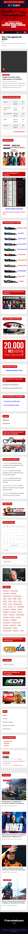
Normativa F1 (13, 625)
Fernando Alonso (21, 25)
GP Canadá (13, 612)
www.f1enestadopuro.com (18, 765)
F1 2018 (14, 599)
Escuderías (11, 23)
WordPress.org (7, 729)
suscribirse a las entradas (10, 384)
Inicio (3, 41)
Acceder (5, 718)
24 (13, 539)
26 (20, 539)
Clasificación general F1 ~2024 (14, 370)
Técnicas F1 (13, 25)
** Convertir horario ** (19, 131)
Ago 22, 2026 (7, 872)
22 (7, 539)
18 (17, 535)
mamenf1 (14, 81)
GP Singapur (13, 620)
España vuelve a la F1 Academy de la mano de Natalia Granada (12, 480)
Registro (5, 715)
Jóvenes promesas (7, 813)
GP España (11, 615)
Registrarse (6, 420)
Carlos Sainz (6, 593)
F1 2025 (10, 604)
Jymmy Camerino (17, 839)
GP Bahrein (13, 609)
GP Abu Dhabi (20, 607)
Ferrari (4, 607)
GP (15, 607)
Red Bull (15, 628)
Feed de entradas (8, 722)
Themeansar (14, 931)
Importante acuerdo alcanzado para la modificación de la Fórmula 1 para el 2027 (13, 465)
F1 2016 (4, 599)
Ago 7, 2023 (7, 81)
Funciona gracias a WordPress (9, 930)
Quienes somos (8, 741)
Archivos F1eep (19, 23)
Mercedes (5, 625)
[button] (21, 32)
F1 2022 (15, 601)
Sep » (7, 550)
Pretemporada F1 (7, 628)
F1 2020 (5, 601)
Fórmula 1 (14, 26)
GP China (19, 612)
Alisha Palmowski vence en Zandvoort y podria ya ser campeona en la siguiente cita (14, 836)
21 (4, 539)
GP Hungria (6, 617)
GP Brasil (20, 609)
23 (10, 539)
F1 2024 (5, 604)
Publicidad (6, 743)
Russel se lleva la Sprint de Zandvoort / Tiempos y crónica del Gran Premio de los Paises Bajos (14, 902)
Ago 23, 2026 (7, 806)
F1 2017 (9, 599)
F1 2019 (19, 599)
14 (4, 535)
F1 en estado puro (14, 15)
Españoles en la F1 (6, 25)
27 (23, 539)
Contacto (6, 745)
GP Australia (6, 609)
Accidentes (6, 591)
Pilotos (6, 23)
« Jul (4, 550)
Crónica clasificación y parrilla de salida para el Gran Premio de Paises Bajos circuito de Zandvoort (13, 869)
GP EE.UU (5, 615)
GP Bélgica (5, 612)
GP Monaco (6, 620)
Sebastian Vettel (7, 630)
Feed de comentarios (9, 725)
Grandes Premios (7, 780)
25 (17, 539)
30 (10, 542)
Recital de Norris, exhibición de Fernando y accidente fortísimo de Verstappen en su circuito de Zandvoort (13, 804)
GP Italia (12, 617)
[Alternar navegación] (17, 32)
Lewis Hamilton (6, 622)
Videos (22, 630)
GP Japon (18, 617)
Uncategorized (6, 74)
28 (4, 542)
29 (7, 542)
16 (10, 535)
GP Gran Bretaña (20, 615)
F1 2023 (20, 601)
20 (23, 535)
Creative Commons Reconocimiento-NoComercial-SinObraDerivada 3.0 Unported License (14, 761)
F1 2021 (9, 601)
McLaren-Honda (16, 622)
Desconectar (6, 423)
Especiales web (17, 596)
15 (7, 535)
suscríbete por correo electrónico (12, 388)
